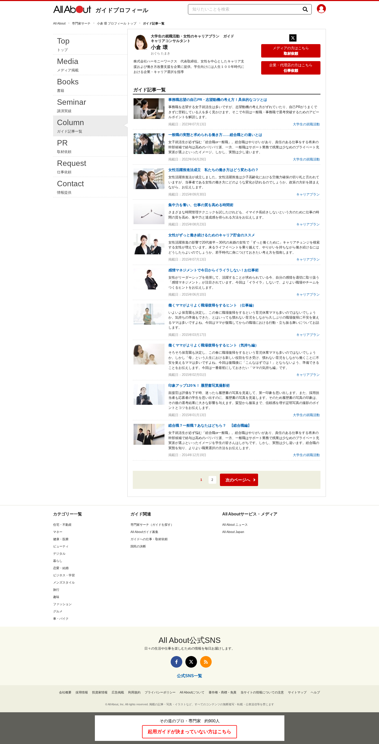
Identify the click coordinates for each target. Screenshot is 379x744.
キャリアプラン (308, 194)
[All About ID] (321, 9)
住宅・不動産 (62, 525)
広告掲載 (118, 692)
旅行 (56, 590)
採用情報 (82, 692)
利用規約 (134, 692)
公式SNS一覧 (189, 676)
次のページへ (238, 480)
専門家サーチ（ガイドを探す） (152, 525)
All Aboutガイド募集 (144, 532)
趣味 (56, 597)
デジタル (59, 553)
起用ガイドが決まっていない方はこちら (189, 731)
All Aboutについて (192, 692)
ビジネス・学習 (64, 575)
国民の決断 (138, 546)
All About (59, 23)
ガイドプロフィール (122, 10)
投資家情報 (100, 692)
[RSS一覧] (206, 662)
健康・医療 (61, 539)
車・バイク (61, 618)
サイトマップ (297, 692)
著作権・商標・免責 (222, 692)
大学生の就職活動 (306, 124)
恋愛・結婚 (61, 568)
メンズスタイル (64, 582)
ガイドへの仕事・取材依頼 (149, 539)
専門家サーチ (81, 23)
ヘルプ (315, 692)
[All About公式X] (191, 662)
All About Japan (233, 532)
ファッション (62, 604)
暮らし (57, 561)
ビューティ (61, 546)
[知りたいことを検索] (305, 9)
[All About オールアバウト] (72, 10)
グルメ (57, 611)
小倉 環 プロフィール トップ (116, 23)
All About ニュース (235, 525)
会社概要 (65, 692)
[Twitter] (293, 38)
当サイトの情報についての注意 (262, 692)
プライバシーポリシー (160, 692)
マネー (57, 532)
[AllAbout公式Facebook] (176, 662)
